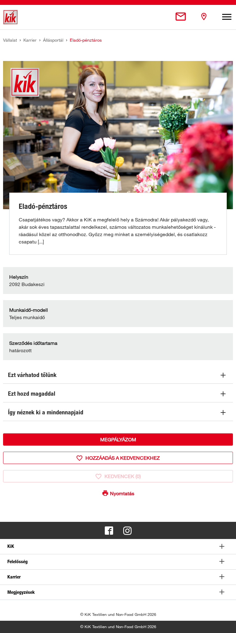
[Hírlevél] (181, 17)
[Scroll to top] (225, 622)
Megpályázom (118, 439)
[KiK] (10, 17)
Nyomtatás (122, 493)
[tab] (118, 546)
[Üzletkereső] (204, 17)
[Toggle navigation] (227, 17)
